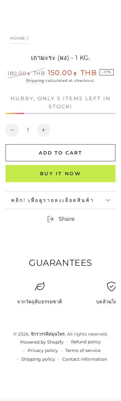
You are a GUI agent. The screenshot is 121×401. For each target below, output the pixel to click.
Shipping (35, 80)
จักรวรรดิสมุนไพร (48, 334)
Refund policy (86, 342)
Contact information (84, 359)
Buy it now (60, 173)
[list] (60, 296)
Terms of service (83, 350)
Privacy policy (43, 350)
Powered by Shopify (42, 342)
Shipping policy (38, 359)
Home (17, 38)
